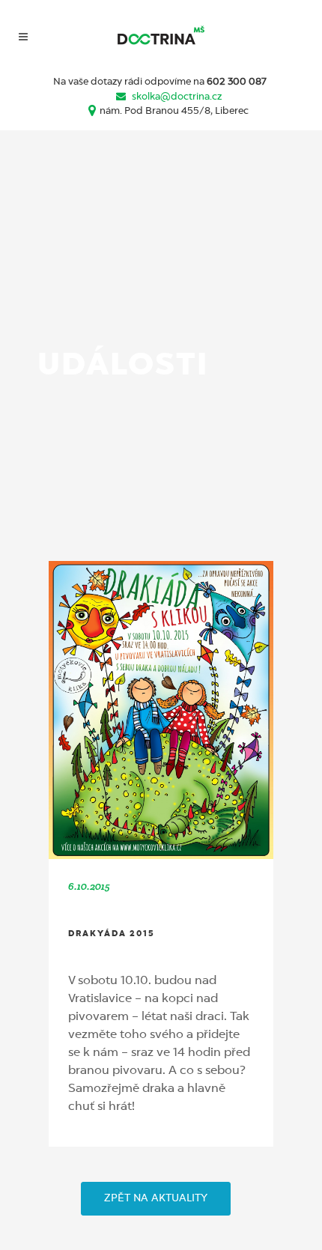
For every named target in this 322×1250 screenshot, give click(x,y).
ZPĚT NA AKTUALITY (155, 1198)
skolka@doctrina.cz (177, 97)
